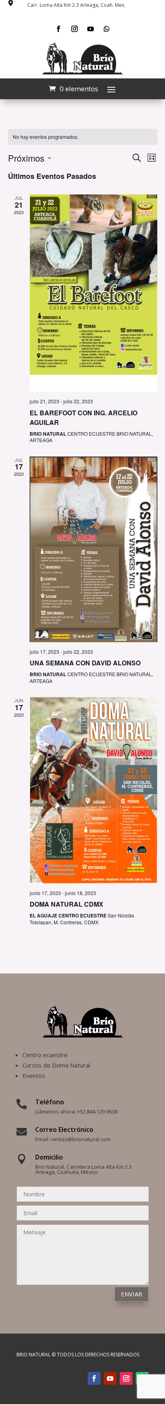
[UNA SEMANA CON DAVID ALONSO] (93, 549)
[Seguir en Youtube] (90, 28)
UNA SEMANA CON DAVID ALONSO (85, 662)
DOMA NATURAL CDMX (66, 904)
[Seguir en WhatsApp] (106, 28)
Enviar (131, 1294)
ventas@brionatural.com (80, 1139)
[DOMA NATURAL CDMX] (93, 790)
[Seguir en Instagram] (74, 28)
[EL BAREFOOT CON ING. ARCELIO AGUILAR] (93, 293)
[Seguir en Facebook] (58, 28)
